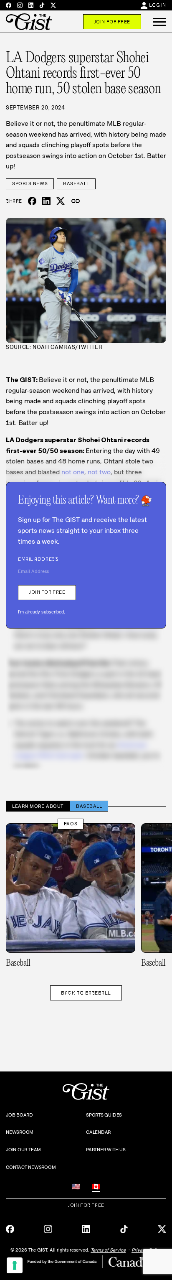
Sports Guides (104, 1115)
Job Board (19, 1115)
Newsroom (19, 1132)
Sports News (30, 183)
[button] (159, 21)
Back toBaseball (86, 992)
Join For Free (112, 21)
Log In (157, 5)
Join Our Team (23, 1150)
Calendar (98, 1132)
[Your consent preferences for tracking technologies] (15, 1265)
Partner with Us (106, 1150)
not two (99, 472)
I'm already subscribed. (41, 611)
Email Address (38, 559)
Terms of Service (108, 1250)
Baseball (76, 183)
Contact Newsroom (31, 1167)
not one (72, 472)
